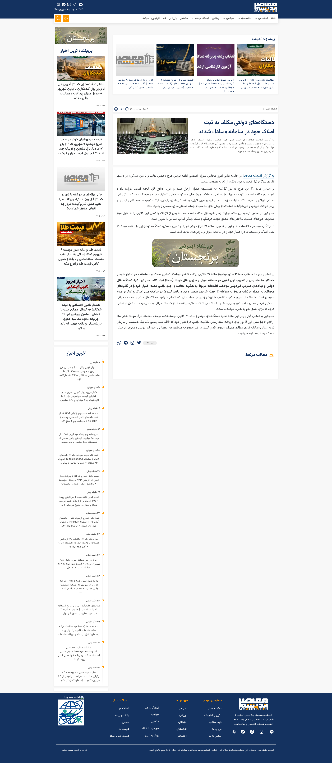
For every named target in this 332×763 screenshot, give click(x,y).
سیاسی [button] (230, 18)
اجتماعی (182, 736)
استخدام (124, 708)
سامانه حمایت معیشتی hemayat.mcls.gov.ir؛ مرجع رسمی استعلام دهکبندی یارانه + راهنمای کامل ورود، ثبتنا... (79, 653)
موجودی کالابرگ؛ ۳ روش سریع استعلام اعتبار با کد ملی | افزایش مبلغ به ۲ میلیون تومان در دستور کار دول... (79, 610)
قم (164, 18)
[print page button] (116, 109)
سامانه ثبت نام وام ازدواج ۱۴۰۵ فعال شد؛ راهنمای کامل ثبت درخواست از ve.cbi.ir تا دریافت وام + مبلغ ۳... (79, 417)
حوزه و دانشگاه (150, 729)
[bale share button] (64, 4)
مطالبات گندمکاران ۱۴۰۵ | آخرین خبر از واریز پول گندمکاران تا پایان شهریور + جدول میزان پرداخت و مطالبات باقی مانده (81, 91)
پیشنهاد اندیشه (263, 39)
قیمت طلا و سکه (119, 736)
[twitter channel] (271, 732)
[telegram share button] (80, 4)
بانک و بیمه (122, 715)
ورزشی (215, 18)
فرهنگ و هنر (152, 708)
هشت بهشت (67, 750)
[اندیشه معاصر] (265, 7)
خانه (273, 18)
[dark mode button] (66, 18)
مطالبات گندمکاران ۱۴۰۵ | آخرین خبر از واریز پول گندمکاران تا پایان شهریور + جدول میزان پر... (256, 84)
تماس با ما (215, 736)
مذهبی (184, 18)
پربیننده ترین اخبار (77, 51)
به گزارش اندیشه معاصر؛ (258, 175)
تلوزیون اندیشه (151, 18)
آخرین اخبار (77, 353)
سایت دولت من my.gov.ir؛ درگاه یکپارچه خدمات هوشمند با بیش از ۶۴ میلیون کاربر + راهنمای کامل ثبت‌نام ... (79, 676)
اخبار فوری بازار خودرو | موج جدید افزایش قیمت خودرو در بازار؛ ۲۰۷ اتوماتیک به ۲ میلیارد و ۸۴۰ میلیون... (79, 396)
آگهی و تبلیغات (213, 715)
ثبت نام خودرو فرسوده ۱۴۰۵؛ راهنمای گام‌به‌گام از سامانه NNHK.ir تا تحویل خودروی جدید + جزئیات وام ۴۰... (79, 522)
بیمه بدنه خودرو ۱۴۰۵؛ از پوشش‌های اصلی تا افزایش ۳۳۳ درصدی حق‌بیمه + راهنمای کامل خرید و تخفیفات (79, 480)
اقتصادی (182, 729)
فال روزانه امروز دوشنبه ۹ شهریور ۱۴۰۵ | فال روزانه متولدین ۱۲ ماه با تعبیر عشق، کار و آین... (135, 84)
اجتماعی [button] (263, 18)
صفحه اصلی (271, 109)
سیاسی (182, 708)
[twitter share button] (139, 343)
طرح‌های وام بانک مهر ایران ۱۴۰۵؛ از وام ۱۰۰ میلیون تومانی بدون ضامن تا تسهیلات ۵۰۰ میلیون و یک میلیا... (79, 438)
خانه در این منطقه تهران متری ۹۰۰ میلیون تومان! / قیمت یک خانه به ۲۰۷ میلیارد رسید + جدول (79, 564)
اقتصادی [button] (246, 18)
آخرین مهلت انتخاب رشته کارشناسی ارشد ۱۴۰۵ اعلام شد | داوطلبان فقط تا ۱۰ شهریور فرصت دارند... (216, 86)
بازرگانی (173, 18)
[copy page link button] (121, 109)
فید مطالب (215, 722)
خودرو (125, 722)
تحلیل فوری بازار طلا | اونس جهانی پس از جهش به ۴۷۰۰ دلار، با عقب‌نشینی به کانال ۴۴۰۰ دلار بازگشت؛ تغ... (79, 373)
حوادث (155, 715)
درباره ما (217, 729)
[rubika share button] (59, 4)
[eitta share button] (69, 4)
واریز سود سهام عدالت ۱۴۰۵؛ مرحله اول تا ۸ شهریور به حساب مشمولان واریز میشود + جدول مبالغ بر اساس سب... (79, 587)
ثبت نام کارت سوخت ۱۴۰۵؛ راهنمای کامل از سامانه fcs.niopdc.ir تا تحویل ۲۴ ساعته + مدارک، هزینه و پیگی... (78, 459)
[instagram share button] (74, 4)
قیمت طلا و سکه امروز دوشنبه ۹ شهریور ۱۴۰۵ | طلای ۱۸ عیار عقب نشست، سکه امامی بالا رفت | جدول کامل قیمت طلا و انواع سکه (81, 257)
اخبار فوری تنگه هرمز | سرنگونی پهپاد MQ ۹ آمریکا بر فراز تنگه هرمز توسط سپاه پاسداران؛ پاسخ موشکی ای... (79, 501)
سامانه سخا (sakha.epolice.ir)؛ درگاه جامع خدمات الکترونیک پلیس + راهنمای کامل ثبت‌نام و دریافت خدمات (78, 631)
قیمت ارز (124, 729)
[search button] (58, 18)
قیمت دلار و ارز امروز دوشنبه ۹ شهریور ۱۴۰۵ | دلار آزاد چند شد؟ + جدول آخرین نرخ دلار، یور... (175, 84)
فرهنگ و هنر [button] (202, 18)
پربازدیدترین (152, 735)
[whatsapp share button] (119, 343)
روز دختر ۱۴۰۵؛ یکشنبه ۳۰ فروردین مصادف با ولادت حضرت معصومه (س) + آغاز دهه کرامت (78, 543)
